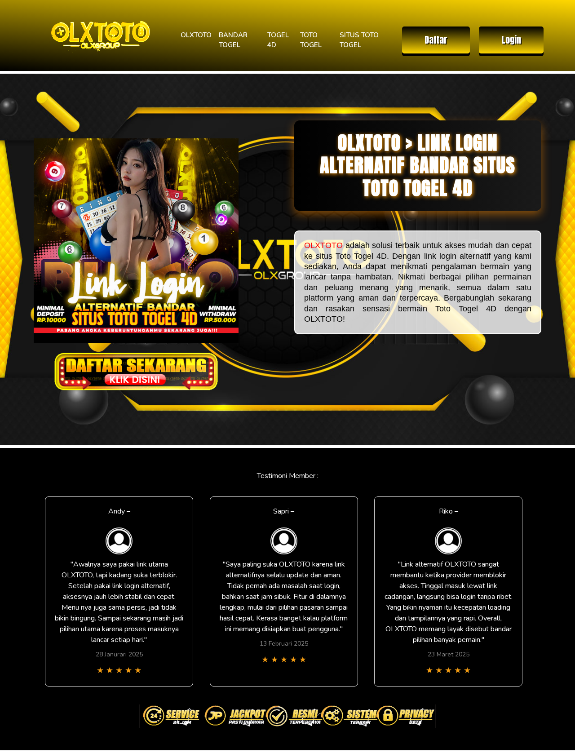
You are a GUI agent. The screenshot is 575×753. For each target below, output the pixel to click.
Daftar (436, 40)
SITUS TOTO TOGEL (359, 40)
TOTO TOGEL (311, 40)
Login (511, 40)
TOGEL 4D (278, 40)
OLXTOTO (196, 35)
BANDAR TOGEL (233, 40)
